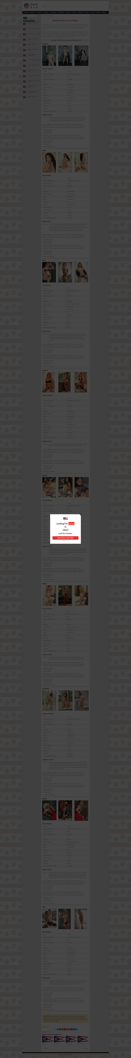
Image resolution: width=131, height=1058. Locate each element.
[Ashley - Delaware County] (25, 98)
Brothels (74, 12)
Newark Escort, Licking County (34, 59)
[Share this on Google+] (62, 1029)
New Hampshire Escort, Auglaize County (32, 55)
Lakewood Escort (81, 1044)
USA (43, 15)
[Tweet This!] (58, 1029)
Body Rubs (68, 12)
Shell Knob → (86, 1048)
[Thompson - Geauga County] (25, 51)
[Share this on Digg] (72, 1029)
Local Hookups (80, 12)
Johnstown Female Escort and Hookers (65, 20)
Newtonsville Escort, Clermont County (34, 76)
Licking (48, 1031)
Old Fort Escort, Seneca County (34, 33)
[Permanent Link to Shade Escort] (47, 1039)
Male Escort (32, 12)
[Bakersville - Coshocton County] (25, 82)
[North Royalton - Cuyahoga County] (25, 93)
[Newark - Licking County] (25, 61)
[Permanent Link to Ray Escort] (59, 1039)
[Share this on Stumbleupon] (69, 1029)
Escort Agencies (61, 12)
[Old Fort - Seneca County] (25, 35)
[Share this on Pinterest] (65, 1029)
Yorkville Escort (69, 1044)
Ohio (46, 15)
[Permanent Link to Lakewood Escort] (83, 1039)
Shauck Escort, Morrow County (34, 65)
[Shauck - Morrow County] (25, 66)
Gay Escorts (39, 12)
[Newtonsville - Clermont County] (25, 77)
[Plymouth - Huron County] (25, 87)
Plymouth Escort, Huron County (32, 86)
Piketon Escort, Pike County (33, 28)
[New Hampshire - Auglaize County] (25, 56)
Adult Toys (98, 12)
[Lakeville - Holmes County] (25, 45)
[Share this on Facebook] (60, 1029)
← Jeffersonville (45, 1048)
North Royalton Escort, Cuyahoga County (32, 92)
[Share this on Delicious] (76, 1029)
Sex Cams (92, 12)
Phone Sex (104, 12)
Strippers (87, 12)
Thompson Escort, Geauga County (33, 50)
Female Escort (25, 12)
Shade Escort (45, 1044)
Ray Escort (56, 1044)
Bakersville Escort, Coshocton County (34, 81)
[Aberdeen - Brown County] (25, 72)
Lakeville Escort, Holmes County (33, 44)
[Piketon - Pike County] (25, 30)
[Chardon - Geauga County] (25, 40)
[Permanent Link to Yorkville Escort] (71, 1039)
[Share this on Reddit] (67, 1029)
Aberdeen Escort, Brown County (32, 71)
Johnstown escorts (59, 24)
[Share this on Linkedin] (74, 1029)
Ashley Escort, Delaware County (32, 97)
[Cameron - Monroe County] (25, 24)
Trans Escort (46, 12)
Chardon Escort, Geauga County (32, 39)
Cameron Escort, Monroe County (33, 23)
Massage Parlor (53, 12)
